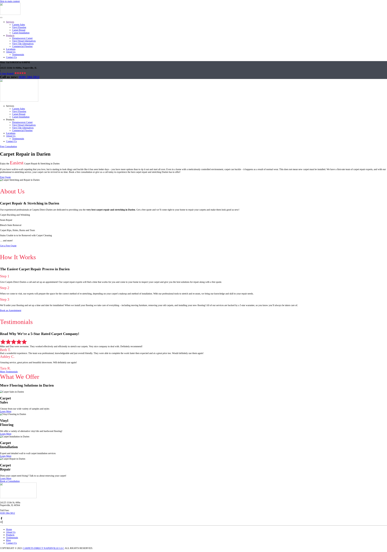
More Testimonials (9, 371)
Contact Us (11, 57)
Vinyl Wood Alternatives (24, 41)
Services (10, 22)
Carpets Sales (18, 24)
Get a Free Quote (8, 245)
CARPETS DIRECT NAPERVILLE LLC (43, 548)
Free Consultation (8, 146)
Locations (10, 49)
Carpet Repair (18, 30)
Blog (8, 540)
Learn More (5, 411)
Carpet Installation (20, 32)
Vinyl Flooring (19, 27)
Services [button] (10, 106)
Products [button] (10, 119)
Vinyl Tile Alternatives (23, 43)
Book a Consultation (10, 481)
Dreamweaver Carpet (22, 38)
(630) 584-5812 (29, 77)
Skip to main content (10, 1)
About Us (10, 52)
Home (9, 529)
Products (10, 35)
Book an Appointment (10, 310)
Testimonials (18, 54)
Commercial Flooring (22, 46)
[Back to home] (10, 14)
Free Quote (5, 177)
